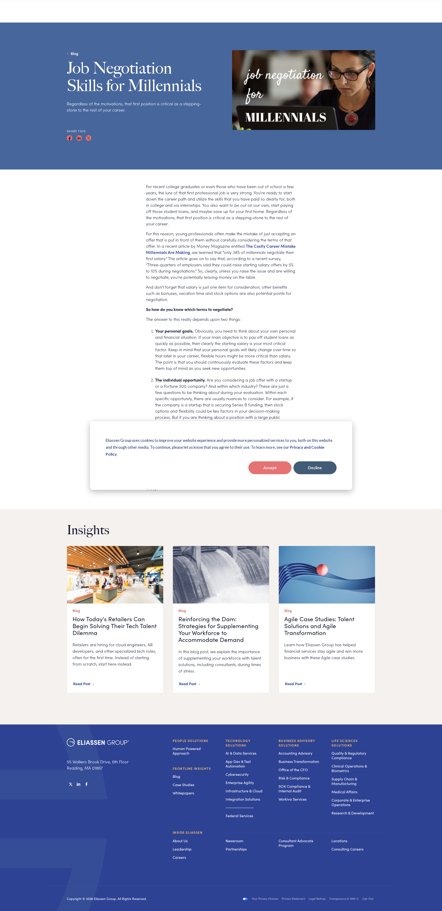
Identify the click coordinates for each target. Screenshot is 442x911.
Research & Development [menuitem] (353, 812)
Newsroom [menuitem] (234, 840)
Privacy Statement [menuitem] (293, 898)
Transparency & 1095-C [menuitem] (344, 898)
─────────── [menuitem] (239, 807)
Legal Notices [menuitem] (317, 898)
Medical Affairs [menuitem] (344, 791)
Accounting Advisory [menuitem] (295, 753)
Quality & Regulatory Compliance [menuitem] (349, 755)
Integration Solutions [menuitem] (243, 799)
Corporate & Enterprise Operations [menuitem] (351, 802)
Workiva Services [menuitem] (293, 799)
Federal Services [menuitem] (239, 815)
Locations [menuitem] (339, 840)
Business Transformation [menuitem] (299, 761)
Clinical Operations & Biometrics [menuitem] (349, 768)
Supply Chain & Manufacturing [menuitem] (344, 781)
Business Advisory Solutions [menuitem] (297, 742)
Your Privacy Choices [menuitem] (265, 898)
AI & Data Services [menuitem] (241, 753)
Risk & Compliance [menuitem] (294, 778)
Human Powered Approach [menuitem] (187, 751)
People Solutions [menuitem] (190, 740)
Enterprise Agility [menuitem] (240, 782)
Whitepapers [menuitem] (183, 792)
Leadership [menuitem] (182, 849)
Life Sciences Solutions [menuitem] (345, 742)
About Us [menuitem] (180, 840)
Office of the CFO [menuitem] (293, 769)
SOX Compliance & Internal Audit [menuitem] (294, 788)
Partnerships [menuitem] (236, 849)
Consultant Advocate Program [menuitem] (296, 843)
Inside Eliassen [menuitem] (188, 833)
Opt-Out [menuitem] (367, 898)
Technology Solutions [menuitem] (238, 742)
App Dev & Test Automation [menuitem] (238, 763)
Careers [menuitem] (179, 857)
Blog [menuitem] (176, 776)
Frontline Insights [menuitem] (192, 768)
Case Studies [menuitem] (183, 784)
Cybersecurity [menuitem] (237, 774)
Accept (270, 467)
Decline (315, 467)
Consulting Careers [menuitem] (347, 849)
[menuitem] (247, 833)
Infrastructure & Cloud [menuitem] (244, 790)
